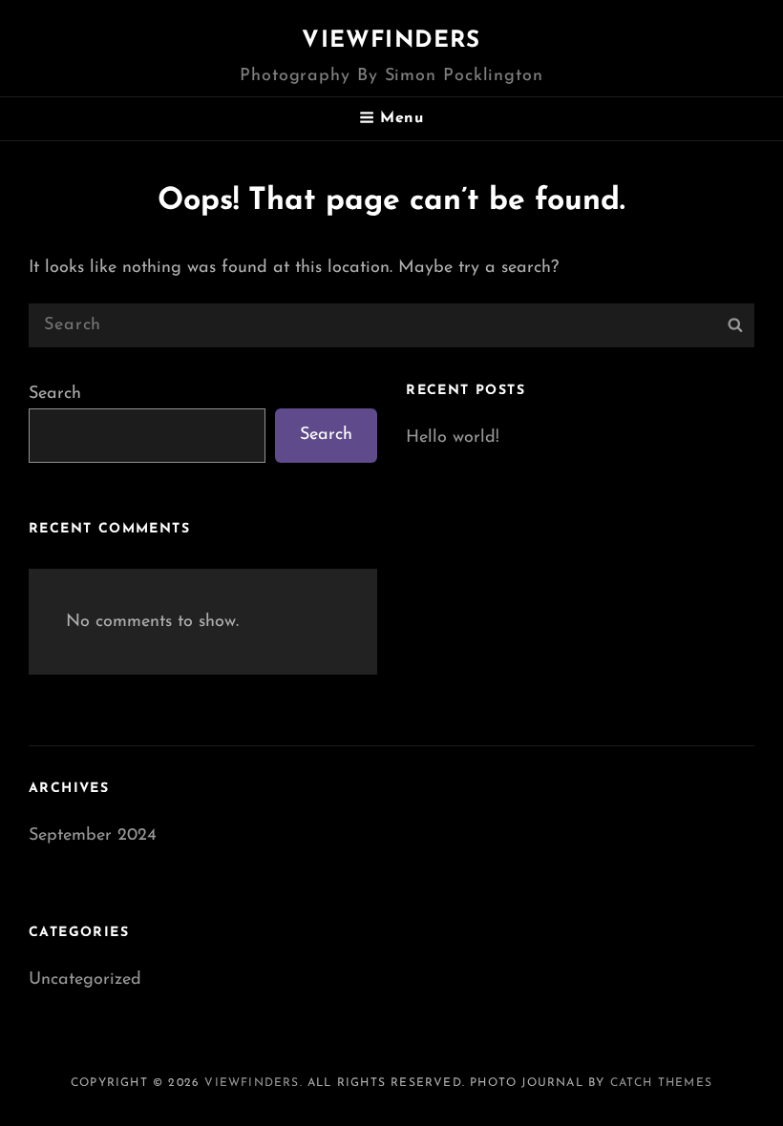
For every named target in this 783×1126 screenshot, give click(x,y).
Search (55, 394)
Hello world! (452, 438)
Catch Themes (661, 1083)
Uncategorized (85, 980)
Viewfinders (391, 41)
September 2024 (93, 835)
